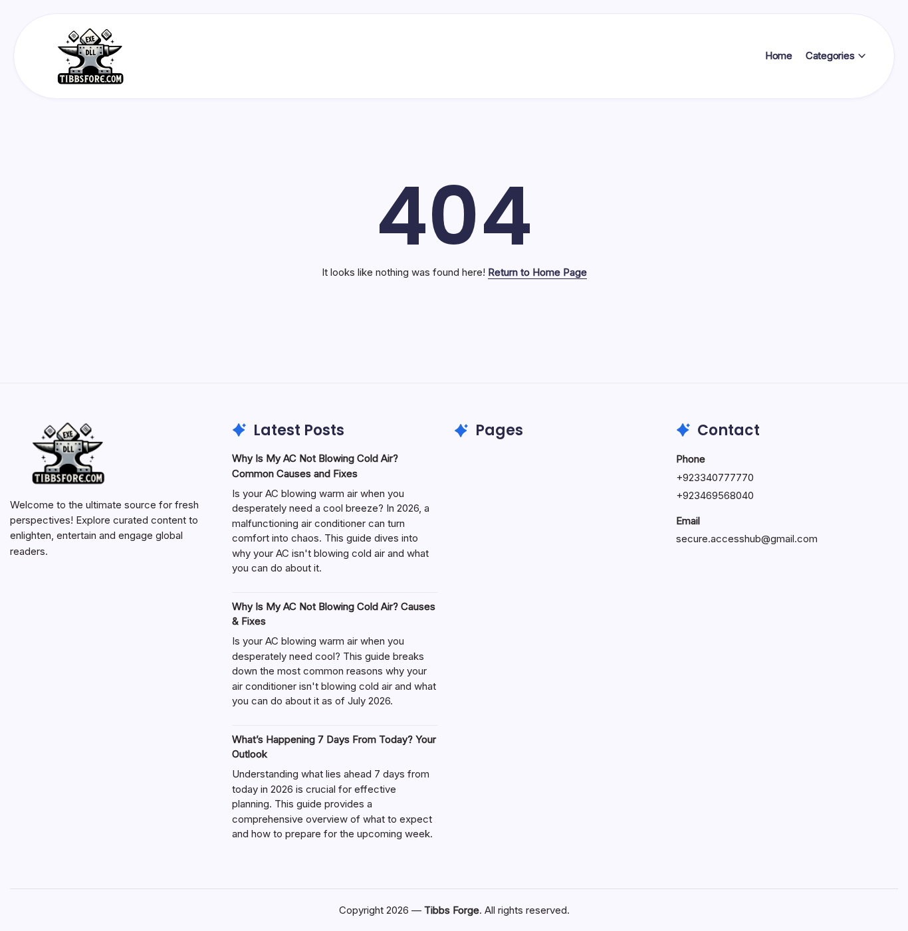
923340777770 (718, 477)
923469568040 (718, 495)
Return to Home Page (537, 272)
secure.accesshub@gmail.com (747, 538)
